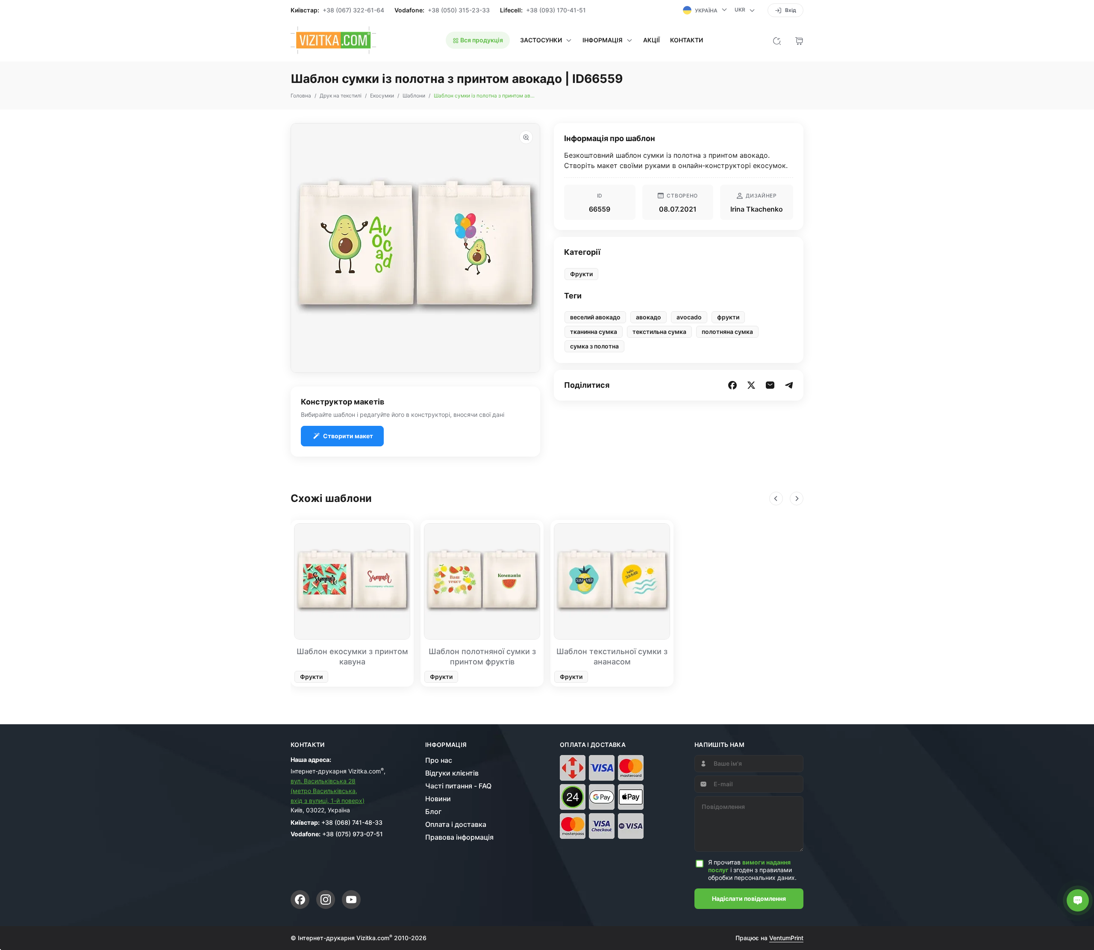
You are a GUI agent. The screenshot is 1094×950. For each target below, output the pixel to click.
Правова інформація (459, 837)
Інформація (446, 744)
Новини (438, 798)
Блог (433, 811)
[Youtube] (351, 899)
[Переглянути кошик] (799, 40)
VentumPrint (786, 937)
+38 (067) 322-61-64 (353, 10)
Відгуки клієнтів (452, 773)
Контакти (686, 40)
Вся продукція (481, 40)
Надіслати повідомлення (749, 898)
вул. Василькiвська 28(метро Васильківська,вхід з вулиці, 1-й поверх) (328, 790)
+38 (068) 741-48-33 (351, 822)
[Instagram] (325, 899)
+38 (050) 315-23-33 (459, 10)
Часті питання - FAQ (458, 786)
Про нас (438, 760)
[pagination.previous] (776, 498)
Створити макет (348, 436)
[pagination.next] (796, 498)
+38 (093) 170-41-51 (556, 10)
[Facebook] (300, 899)
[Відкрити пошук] (777, 40)
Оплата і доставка (455, 824)
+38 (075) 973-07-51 (352, 834)
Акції (651, 40)
